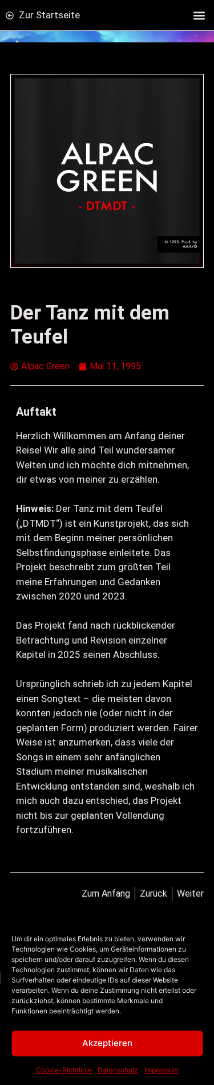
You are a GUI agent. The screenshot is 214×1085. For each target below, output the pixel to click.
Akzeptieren (107, 1042)
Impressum (161, 1070)
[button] (198, 15)
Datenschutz (118, 1070)
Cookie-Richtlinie (64, 1070)
